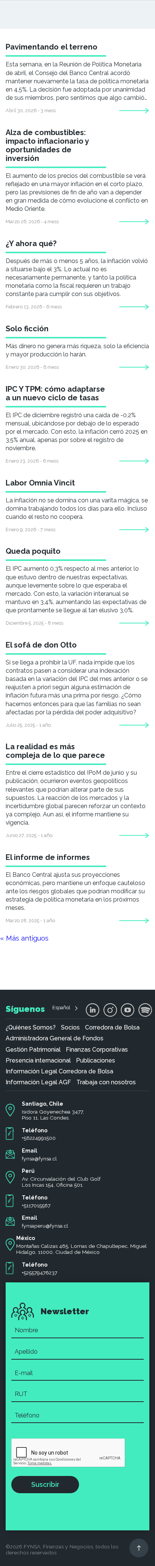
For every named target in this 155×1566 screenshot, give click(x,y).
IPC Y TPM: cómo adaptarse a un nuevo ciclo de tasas (55, 393)
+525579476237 (39, 1273)
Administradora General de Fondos (54, 1038)
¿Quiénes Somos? (31, 1027)
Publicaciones (95, 1060)
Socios (70, 1027)
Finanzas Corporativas (97, 1049)
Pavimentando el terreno (51, 46)
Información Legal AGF (38, 1082)
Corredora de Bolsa (112, 1027)
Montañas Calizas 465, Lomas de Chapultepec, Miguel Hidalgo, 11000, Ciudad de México (81, 1249)
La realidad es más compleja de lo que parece (55, 751)
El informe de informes (48, 857)
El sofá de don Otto (41, 644)
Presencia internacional (38, 1060)
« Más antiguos (24, 938)
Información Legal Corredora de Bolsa (59, 1071)
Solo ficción (27, 328)
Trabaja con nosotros (106, 1082)
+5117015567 (36, 1205)
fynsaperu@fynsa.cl (45, 1226)
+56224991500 (39, 1138)
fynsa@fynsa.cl (39, 1159)
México (25, 1238)
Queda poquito (33, 551)
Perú (28, 1171)
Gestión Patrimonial (33, 1049)
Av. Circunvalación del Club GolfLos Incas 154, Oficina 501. (61, 1182)
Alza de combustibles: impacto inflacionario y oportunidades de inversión (47, 145)
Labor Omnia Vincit (40, 482)
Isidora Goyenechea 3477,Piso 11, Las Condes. (53, 1115)
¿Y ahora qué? (31, 243)
